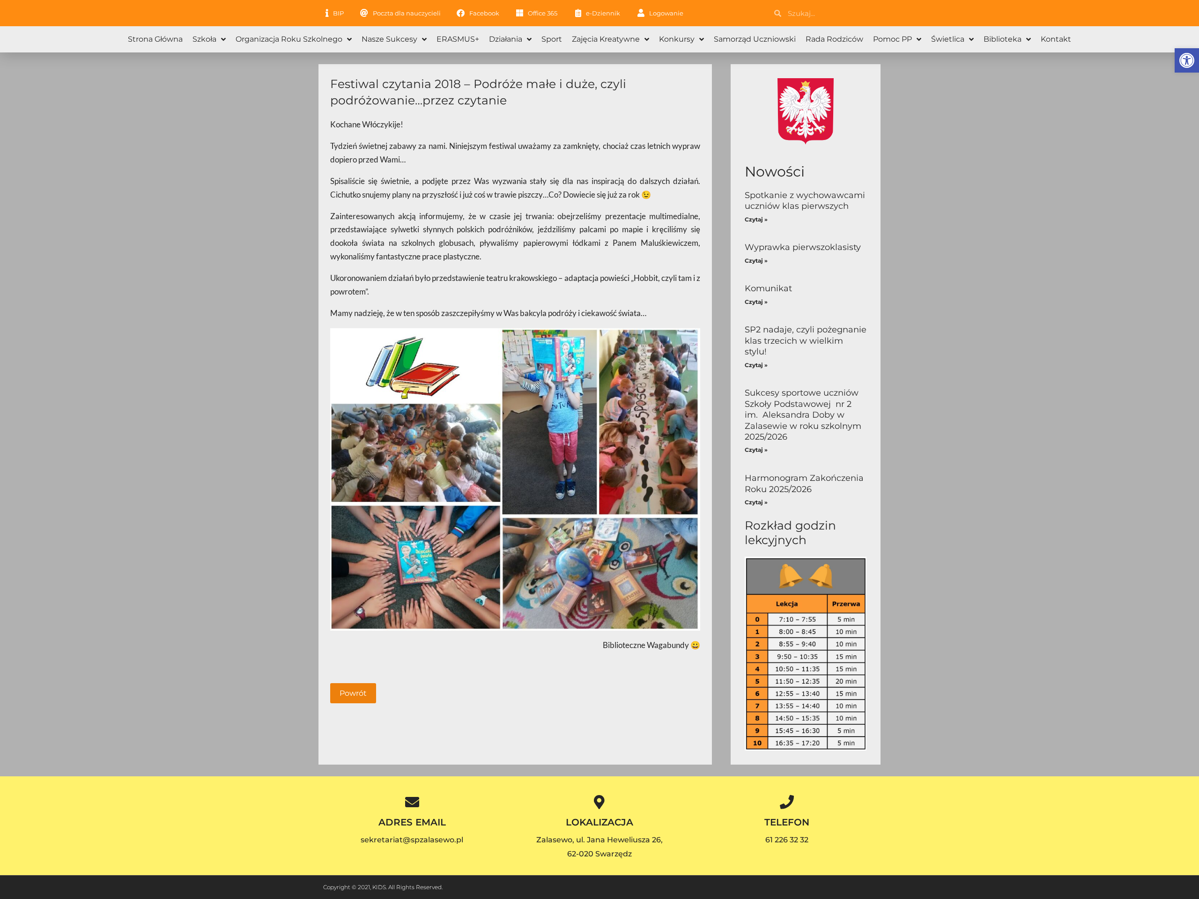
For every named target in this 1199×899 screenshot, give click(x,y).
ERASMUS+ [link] (458, 39)
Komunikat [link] (768, 288)
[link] (1187, 60)
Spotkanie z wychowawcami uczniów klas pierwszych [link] (805, 200)
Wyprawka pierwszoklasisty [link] (803, 247)
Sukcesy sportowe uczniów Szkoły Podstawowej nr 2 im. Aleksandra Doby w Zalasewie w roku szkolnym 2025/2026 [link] (803, 415)
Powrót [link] (353, 693)
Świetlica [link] (947, 39)
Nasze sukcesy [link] (389, 39)
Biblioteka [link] (1002, 39)
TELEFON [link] (786, 822)
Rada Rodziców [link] (834, 39)
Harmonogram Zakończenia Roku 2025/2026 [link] (804, 483)
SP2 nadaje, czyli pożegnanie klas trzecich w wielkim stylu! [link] (805, 340)
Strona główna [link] (155, 39)
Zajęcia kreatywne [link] (606, 39)
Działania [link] (505, 39)
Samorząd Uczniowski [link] (755, 39)
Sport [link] (551, 39)
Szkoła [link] (204, 39)
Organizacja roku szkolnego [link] (289, 39)
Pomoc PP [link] (892, 39)
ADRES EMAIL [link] (412, 822)
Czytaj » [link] (756, 219)
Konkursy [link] (677, 39)
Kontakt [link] (1056, 39)
